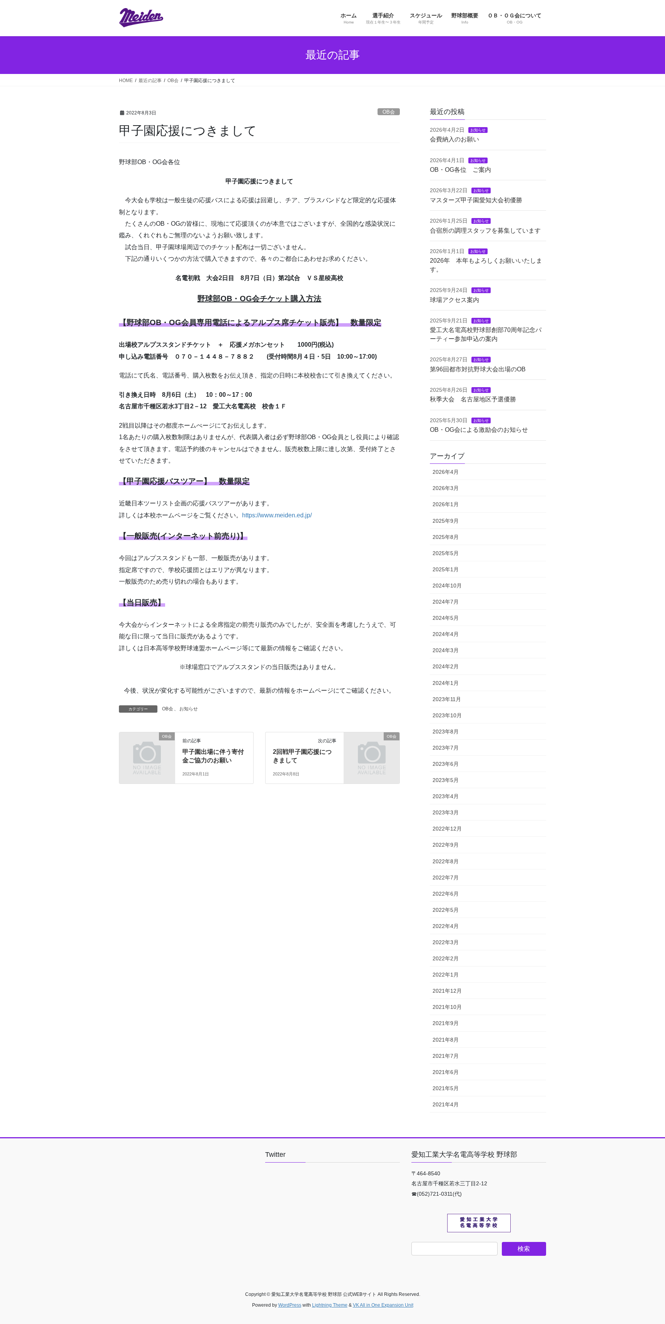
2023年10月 (447, 715)
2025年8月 (446, 537)
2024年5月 (446, 618)
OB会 (389, 112)
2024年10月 (447, 585)
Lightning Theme (330, 1305)
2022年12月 (447, 829)
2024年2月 (446, 666)
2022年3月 (446, 942)
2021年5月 (446, 1088)
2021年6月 (446, 1072)
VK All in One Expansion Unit (383, 1305)
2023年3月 (446, 812)
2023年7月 (446, 748)
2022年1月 (446, 975)
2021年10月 (447, 1007)
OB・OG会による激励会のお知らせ (479, 429)
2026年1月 (446, 504)
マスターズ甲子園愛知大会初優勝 (476, 200)
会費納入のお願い (454, 139)
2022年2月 (446, 958)
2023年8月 (446, 731)
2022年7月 (446, 877)
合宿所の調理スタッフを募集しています (485, 230)
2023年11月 (447, 699)
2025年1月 (446, 569)
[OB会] (147, 748)
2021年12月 (447, 991)
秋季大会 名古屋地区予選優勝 (473, 399)
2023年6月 (446, 764)
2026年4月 (446, 472)
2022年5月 (446, 910)
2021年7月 (446, 1056)
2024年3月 (446, 650)
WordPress (289, 1305)
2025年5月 (446, 553)
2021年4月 (446, 1104)
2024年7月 (446, 602)
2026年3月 (446, 488)
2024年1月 (446, 683)
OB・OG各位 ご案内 (460, 169)
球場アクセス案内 (454, 300)
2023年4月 (446, 796)
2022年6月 (446, 894)
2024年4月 (446, 634)
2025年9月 (446, 521)
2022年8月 (446, 861)
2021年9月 (446, 1023)
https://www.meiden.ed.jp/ (277, 515)
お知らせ (188, 709)
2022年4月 (446, 926)
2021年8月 (446, 1040)
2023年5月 (446, 780)
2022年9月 (446, 845)
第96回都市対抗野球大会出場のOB (478, 369)
